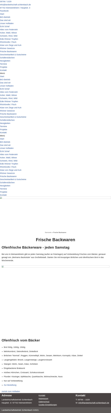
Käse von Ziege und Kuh (10, 45)
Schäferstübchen (7, 58)
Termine (3, 64)
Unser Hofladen (7, 23)
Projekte (3, 67)
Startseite (48, 232)
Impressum (43, 398)
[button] (55, 73)
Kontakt (3, 70)
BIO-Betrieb (5, 17)
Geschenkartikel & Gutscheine (13, 55)
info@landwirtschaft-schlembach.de (93, 403)
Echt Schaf (4, 26)
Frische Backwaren (8, 51)
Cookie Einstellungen (48, 405)
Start (2, 14)
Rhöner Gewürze (7, 48)
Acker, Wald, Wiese (8, 33)
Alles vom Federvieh (9, 30)
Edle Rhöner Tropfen (9, 39)
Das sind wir (5, 20)
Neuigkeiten (5, 61)
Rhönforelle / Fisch (8, 42)
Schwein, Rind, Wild (8, 36)
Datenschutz (44, 402)
